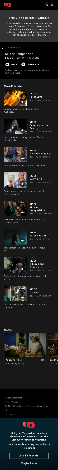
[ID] (7, 5)
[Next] (53, 345)
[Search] (45, 5)
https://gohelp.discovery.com (31, 35)
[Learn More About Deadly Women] (44, 363)
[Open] (51, 5)
